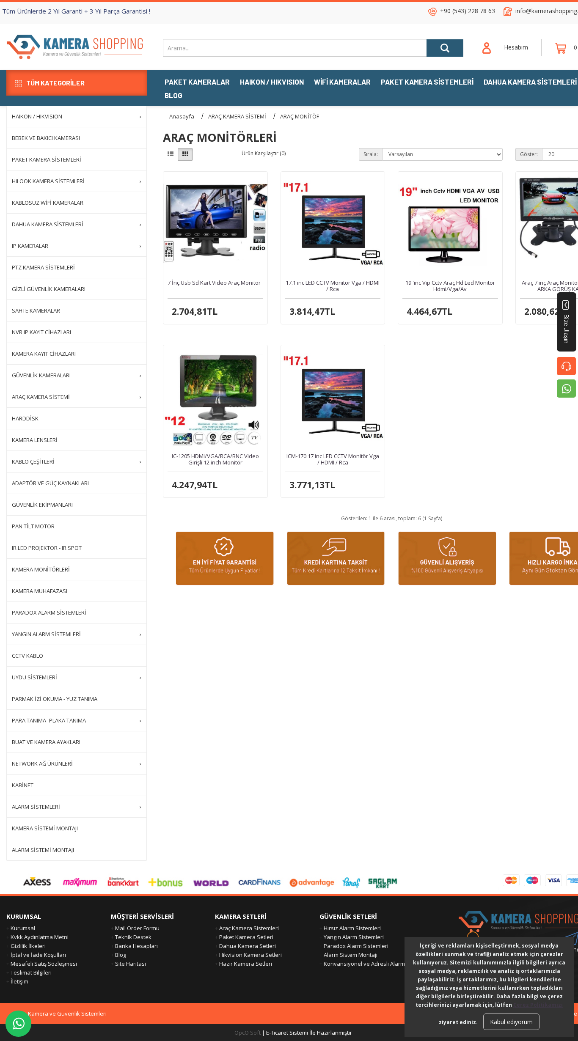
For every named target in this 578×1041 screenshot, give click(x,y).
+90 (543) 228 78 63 (467, 11)
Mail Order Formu (137, 928)
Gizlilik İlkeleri (28, 946)
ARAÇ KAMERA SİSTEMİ (76, 397)
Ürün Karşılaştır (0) (264, 153)
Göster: (529, 154)
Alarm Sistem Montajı (350, 955)
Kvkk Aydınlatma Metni (40, 937)
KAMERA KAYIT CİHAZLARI (44, 353)
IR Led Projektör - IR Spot (47, 548)
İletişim (19, 981)
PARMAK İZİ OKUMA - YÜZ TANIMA (54, 699)
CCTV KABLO (27, 655)
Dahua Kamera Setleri (247, 946)
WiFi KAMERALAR (342, 82)
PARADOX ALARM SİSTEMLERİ (49, 612)
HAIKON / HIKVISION (272, 82)
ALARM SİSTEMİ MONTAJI (43, 850)
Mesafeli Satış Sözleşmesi (44, 963)
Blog (120, 955)
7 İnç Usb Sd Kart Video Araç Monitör (214, 282)
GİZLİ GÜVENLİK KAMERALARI (48, 289)
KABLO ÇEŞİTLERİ (76, 461)
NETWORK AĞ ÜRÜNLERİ (76, 763)
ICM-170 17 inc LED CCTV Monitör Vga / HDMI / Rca (332, 459)
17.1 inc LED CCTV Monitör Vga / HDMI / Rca (333, 285)
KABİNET (22, 785)
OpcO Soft (247, 1032)
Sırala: (370, 154)
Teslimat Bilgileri (31, 972)
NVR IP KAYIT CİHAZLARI (41, 332)
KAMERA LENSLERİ (35, 440)
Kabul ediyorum (511, 1022)
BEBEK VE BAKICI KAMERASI (46, 138)
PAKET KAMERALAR (197, 82)
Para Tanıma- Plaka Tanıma (76, 720)
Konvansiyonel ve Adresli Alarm (364, 963)
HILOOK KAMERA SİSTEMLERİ (76, 181)
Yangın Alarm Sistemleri (354, 937)
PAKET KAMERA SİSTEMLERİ (427, 82)
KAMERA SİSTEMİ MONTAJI (45, 828)
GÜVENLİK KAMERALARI (76, 375)
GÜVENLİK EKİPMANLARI (42, 504)
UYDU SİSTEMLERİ (76, 677)
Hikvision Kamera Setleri (250, 955)
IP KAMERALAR (76, 246)
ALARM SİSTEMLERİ (76, 806)
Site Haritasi (130, 963)
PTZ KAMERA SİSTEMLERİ (43, 267)
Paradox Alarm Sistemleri (356, 946)
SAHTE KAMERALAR (36, 310)
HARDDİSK (25, 418)
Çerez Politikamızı (538, 1004)
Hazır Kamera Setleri (245, 963)
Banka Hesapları (136, 946)
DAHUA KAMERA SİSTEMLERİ (76, 224)
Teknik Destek (133, 937)
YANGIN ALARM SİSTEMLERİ (76, 634)
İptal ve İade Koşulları (38, 955)
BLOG (173, 95)
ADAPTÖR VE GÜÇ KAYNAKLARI (50, 483)
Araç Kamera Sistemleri (249, 928)
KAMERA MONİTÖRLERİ (41, 569)
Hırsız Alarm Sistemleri (352, 928)
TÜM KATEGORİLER (55, 83)
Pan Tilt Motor (33, 526)
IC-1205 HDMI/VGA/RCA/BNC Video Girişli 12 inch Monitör (215, 459)
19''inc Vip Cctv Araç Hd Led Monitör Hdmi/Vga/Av (450, 285)
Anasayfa (181, 116)
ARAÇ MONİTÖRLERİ (305, 116)
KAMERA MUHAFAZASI (39, 591)
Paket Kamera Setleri (246, 937)
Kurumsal (23, 928)
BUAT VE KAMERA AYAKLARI (46, 742)
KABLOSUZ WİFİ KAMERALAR (47, 202)
